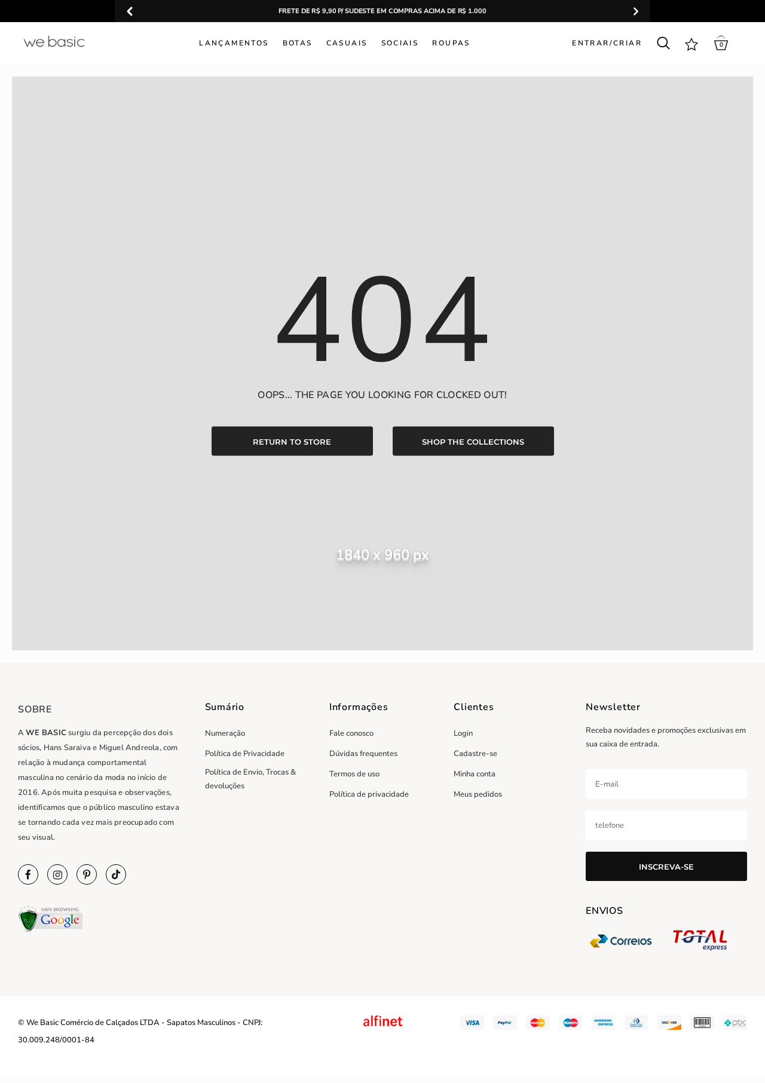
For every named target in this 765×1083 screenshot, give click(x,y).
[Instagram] (57, 874)
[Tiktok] (116, 874)
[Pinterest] (86, 874)
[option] (382, 11)
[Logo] (54, 40)
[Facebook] (28, 874)
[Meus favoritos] (691, 43)
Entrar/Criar (607, 43)
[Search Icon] (663, 43)
